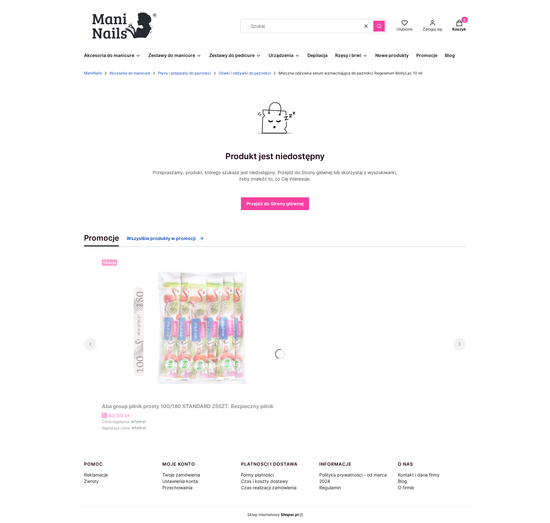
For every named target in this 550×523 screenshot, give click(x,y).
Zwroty (91, 481)
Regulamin (330, 487)
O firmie (406, 487)
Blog (402, 481)
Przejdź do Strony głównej (275, 203)
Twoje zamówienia (181, 474)
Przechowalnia (177, 487)
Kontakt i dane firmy (419, 474)
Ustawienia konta (180, 481)
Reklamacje (96, 474)
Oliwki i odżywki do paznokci (245, 73)
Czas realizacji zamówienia (269, 487)
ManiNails (93, 73)
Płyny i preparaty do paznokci (184, 73)
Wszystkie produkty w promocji (161, 238)
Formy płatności (257, 474)
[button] (379, 26)
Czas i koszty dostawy (264, 481)
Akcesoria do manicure (129, 73)
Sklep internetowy (273, 514)
